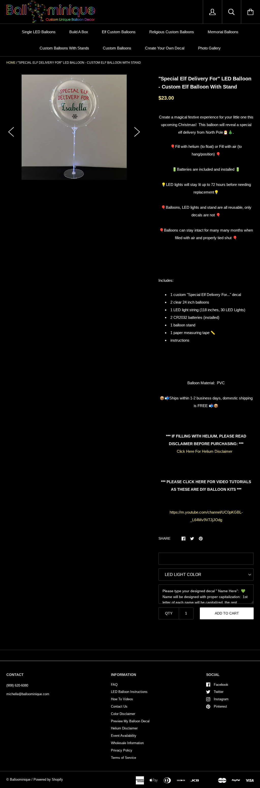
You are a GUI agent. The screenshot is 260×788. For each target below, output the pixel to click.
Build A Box (78, 32)
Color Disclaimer (123, 714)
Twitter (218, 692)
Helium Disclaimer (124, 728)
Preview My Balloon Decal (130, 721)
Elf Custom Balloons (119, 32)
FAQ (114, 685)
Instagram (221, 699)
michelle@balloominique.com (27, 694)
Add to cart (227, 613)
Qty (168, 613)
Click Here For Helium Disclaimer (204, 451)
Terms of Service (123, 758)
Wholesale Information (127, 743)
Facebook (221, 685)
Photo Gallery (209, 48)
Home (10, 62)
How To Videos (122, 699)
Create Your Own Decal (164, 48)
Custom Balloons (117, 48)
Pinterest (220, 706)
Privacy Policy (121, 750)
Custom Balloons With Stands (64, 48)
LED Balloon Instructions (129, 692)
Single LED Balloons (39, 32)
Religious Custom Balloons (171, 32)
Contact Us (119, 706)
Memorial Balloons (223, 32)
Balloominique (20, 779)
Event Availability (123, 736)
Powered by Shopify (48, 779)
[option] (74, 127)
